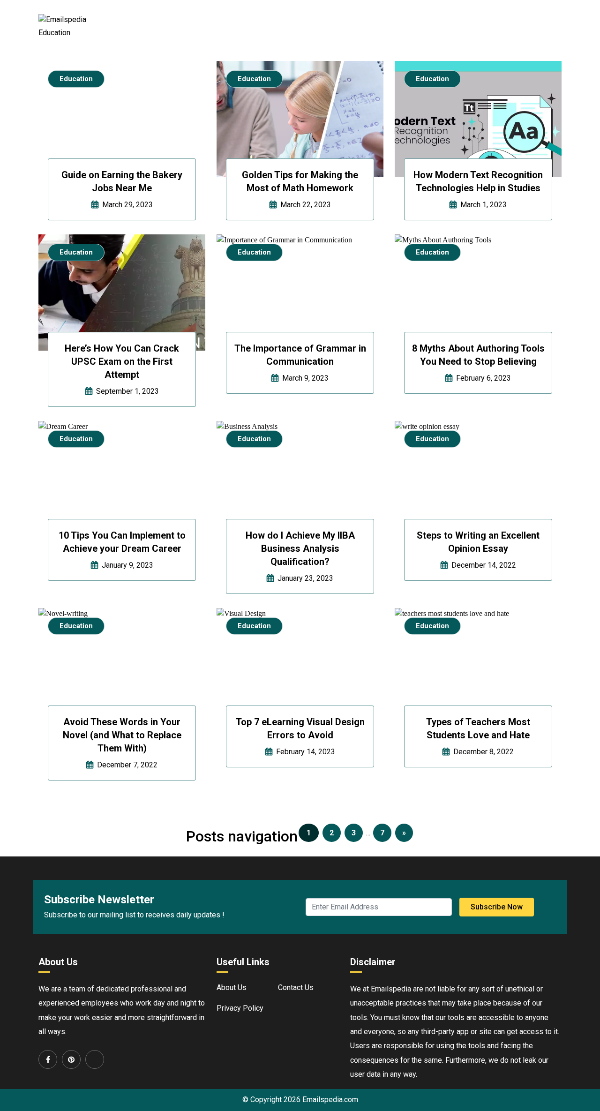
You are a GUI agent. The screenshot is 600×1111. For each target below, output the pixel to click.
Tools (467, 19)
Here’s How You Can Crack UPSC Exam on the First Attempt (122, 361)
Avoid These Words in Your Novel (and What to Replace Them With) (122, 735)
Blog (504, 19)
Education (76, 79)
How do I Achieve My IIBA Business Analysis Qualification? (300, 548)
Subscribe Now (497, 906)
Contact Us (544, 19)
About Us (429, 19)
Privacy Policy (240, 1008)
